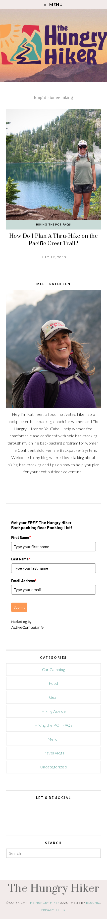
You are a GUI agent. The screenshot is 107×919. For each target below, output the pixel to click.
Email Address (24, 581)
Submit (19, 607)
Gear (53, 697)
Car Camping (53, 669)
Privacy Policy (53, 910)
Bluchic (93, 902)
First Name (21, 537)
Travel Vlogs (53, 752)
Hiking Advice (53, 711)
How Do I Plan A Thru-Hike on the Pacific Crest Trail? (53, 239)
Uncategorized (53, 766)
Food (53, 683)
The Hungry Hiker (53, 888)
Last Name (20, 559)
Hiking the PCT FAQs (53, 224)
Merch (53, 739)
